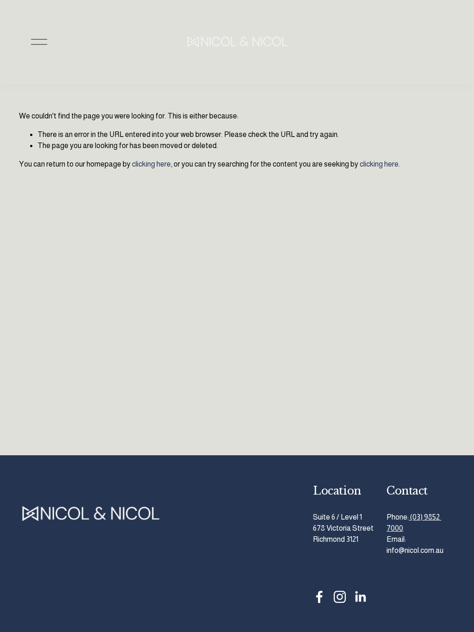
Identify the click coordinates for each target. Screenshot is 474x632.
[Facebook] (319, 596)
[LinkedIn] (360, 596)
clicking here (151, 164)
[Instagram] (339, 596)
